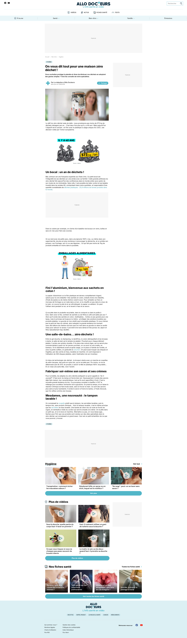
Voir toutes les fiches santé (93, 596)
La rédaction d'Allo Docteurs (64, 82)
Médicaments (115, 615)
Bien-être (92, 18)
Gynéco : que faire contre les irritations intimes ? (55, 587)
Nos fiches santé (60, 566)
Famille (130, 18)
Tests (117, 12)
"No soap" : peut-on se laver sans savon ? (125, 487)
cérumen (77, 350)
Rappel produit (81, 615)
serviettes (54, 407)
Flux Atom (66, 632)
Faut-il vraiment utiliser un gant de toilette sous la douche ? (92, 525)
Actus (86, 12)
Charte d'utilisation (50, 630)
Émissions (168, 18)
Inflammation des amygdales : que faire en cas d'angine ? (105, 587)
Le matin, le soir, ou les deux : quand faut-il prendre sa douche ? (93, 551)
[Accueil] (93, 607)
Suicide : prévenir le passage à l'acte (129, 588)
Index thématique (68, 630)
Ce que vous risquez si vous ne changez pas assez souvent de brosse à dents (59, 551)
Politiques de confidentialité (71, 627)
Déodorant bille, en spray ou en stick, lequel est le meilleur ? (92, 487)
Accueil (47, 57)
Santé (55, 18)
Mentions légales (49, 627)
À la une (20, 18)
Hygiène (61, 57)
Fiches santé (101, 12)
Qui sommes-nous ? (50, 625)
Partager (104, 83)
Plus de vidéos (58, 501)
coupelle (62, 403)
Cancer (105, 615)
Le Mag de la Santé (94, 615)
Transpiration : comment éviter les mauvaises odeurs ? (59, 487)
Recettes (70, 615)
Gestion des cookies (69, 625)
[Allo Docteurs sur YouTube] (9, 3)
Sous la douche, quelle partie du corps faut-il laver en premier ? (60, 525)
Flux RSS (47, 632)
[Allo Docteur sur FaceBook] (5, 3)
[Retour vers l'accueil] (93, 5)
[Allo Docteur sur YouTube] (141, 625)
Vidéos (73, 12)
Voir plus (93, 493)
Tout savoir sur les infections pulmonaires (78, 587)
